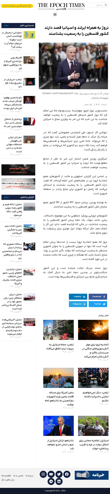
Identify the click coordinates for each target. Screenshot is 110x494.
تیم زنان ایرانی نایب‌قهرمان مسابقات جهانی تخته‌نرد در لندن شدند (14, 144)
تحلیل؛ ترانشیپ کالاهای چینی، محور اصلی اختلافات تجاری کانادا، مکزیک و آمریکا (12, 276)
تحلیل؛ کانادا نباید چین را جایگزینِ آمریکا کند (13, 230)
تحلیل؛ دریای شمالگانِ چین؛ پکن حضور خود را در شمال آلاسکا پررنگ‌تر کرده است (12, 301)
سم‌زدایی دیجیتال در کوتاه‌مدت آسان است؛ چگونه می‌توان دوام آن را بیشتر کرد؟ (12, 40)
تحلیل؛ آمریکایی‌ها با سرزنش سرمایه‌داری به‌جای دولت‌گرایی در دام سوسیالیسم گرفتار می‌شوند (12, 327)
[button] (55, 14)
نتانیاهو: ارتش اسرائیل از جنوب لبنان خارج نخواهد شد (60, 444)
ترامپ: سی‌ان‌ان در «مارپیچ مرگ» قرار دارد (13, 83)
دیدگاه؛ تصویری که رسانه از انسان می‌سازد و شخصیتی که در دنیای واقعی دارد (12, 251)
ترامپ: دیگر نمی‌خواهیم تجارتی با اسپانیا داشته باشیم (96, 396)
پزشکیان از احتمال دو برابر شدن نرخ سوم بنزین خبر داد (12, 123)
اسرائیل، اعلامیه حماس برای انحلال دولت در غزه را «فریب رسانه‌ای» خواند (94, 444)
